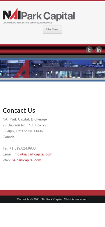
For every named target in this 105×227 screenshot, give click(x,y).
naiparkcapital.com (26, 160)
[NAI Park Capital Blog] (52, 15)
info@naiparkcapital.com (33, 154)
